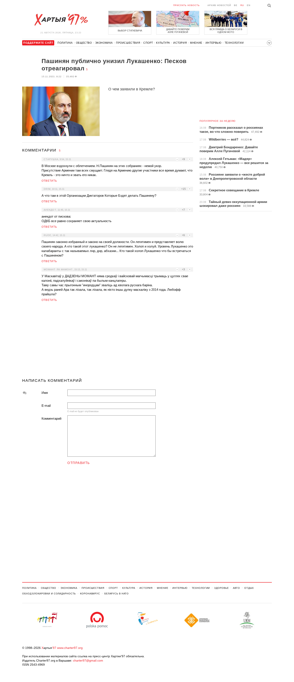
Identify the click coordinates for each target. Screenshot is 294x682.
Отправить (78, 463)
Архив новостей (219, 5)
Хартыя (61, 19)
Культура (163, 42)
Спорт (148, 42)
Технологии (234, 42)
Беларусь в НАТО (116, 593)
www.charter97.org (70, 648)
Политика (65, 42)
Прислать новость (186, 5)
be (235, 5)
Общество (84, 42)
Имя (45, 392)
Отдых (249, 588)
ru (242, 5)
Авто (236, 588)
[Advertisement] (107, 342)
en (248, 5)
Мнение (196, 42)
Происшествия (128, 42)
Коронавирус (90, 593)
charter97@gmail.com (88, 660)
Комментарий (51, 418)
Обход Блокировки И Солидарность (49, 593)
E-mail (46, 405)
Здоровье (221, 588)
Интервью (213, 42)
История (180, 42)
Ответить (49, 180)
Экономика (104, 42)
